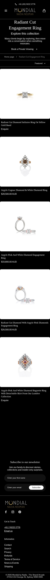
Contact (8, 545)
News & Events (11, 563)
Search (7, 548)
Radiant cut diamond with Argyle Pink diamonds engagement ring (24, 324)
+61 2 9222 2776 (12, 527)
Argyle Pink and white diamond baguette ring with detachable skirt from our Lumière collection (23, 393)
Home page (9, 57)
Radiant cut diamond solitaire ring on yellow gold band (23, 123)
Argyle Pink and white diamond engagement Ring (23, 256)
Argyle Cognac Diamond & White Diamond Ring (24, 190)
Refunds (8, 555)
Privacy (7, 552)
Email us (8, 531)
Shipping (8, 566)
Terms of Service (12, 559)
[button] (5, 10)
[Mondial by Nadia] (25, 11)
